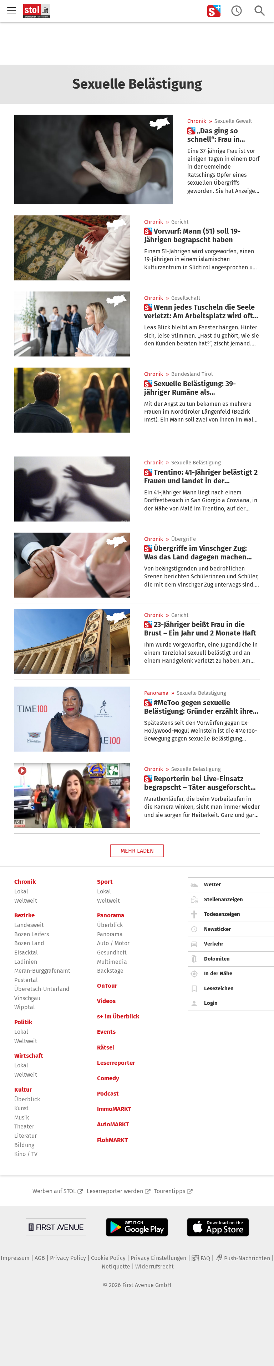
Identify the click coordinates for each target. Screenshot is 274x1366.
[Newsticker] (236, 11)
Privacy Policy (68, 1258)
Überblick (27, 1099)
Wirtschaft (28, 1056)
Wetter (212, 884)
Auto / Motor (113, 943)
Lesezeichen (219, 988)
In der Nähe (218, 973)
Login (211, 1003)
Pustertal (26, 980)
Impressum (15, 1258)
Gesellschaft (185, 298)
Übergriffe (183, 539)
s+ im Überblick (118, 1016)
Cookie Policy (108, 1258)
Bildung (24, 1145)
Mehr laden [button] (137, 850)
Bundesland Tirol (192, 374)
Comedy (108, 1078)
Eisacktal (26, 952)
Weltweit (25, 900)
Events (106, 1032)
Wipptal (24, 1007)
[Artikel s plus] (93, 159)
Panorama (156, 693)
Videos (106, 1001)
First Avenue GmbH (146, 1285)
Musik (21, 1117)
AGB (40, 1258)
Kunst (21, 1108)
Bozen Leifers (31, 934)
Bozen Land (29, 943)
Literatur (25, 1135)
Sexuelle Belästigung (196, 463)
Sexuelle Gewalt (233, 121)
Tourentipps (169, 1191)
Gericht (179, 222)
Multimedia (112, 961)
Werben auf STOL (54, 1191)
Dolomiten (217, 959)
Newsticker (217, 929)
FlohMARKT (112, 1140)
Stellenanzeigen (223, 899)
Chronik (196, 121)
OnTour (107, 985)
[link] (223, 135)
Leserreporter (116, 1063)
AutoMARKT (113, 1124)
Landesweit (29, 925)
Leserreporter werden (115, 1191)
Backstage (110, 970)
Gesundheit (112, 952)
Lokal (21, 891)
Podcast (108, 1093)
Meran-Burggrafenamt (42, 970)
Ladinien (25, 961)
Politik (23, 1022)
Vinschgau (27, 998)
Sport (105, 882)
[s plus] (214, 11)
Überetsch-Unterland (42, 989)
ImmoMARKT (114, 1109)
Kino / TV (25, 1154)
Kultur (23, 1089)
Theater (24, 1126)
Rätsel (105, 1047)
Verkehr (213, 944)
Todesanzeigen (222, 914)
